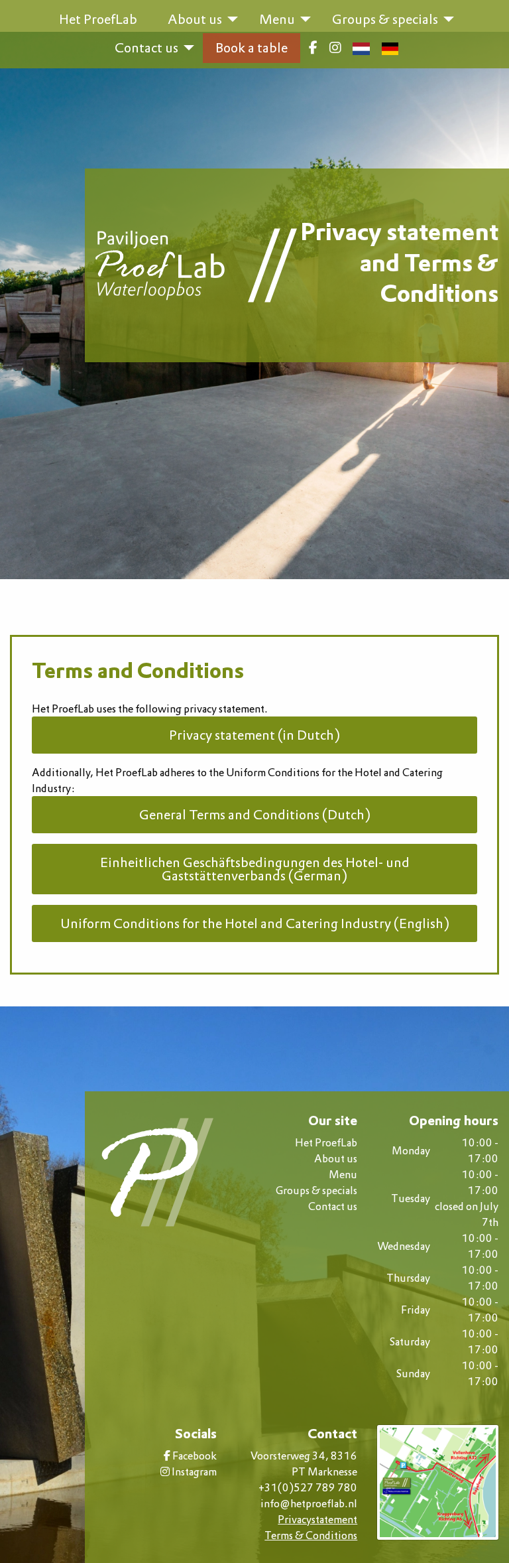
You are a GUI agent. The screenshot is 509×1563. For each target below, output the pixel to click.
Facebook (193, 1455)
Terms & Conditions (310, 1535)
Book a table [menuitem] (251, 47)
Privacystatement (317, 1519)
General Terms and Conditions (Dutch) (254, 814)
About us (335, 1158)
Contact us (332, 1206)
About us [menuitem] (195, 19)
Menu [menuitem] (277, 19)
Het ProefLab (326, 1142)
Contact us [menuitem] (146, 47)
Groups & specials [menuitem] (385, 19)
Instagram (193, 1471)
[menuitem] (313, 47)
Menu (343, 1174)
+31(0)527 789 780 (307, 1487)
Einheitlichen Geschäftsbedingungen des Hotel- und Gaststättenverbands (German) (255, 869)
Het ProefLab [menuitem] (98, 19)
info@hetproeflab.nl (308, 1503)
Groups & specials (316, 1190)
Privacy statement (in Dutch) (254, 735)
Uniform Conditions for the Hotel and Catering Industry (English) (254, 923)
